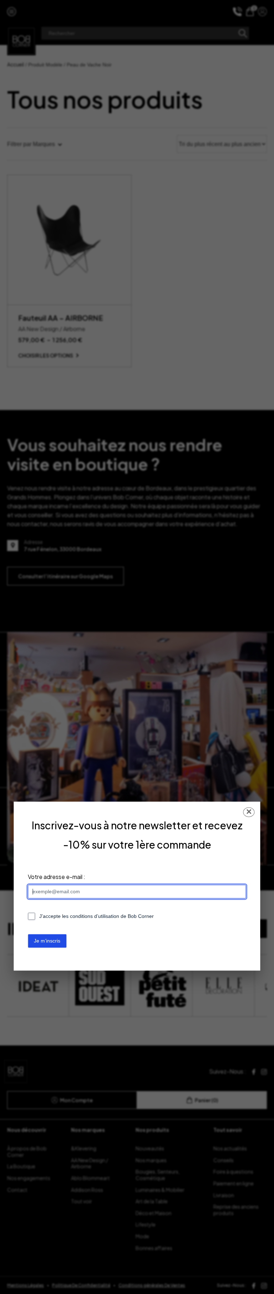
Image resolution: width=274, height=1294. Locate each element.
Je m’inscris (47, 941)
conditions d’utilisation (94, 916)
